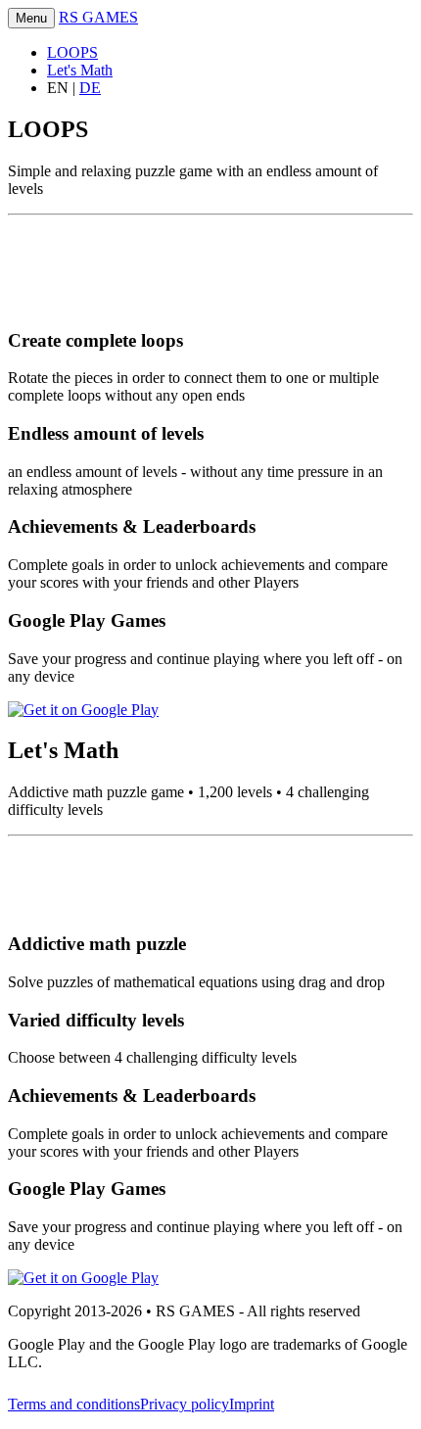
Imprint (251, 1404)
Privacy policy (184, 1404)
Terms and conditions (74, 1404)
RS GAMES (98, 17)
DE (90, 87)
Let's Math (80, 70)
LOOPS (72, 52)
